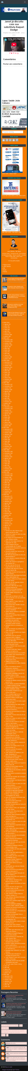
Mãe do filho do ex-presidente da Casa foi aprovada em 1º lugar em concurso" (13, 1031)
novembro (8, 341)
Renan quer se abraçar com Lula (14, 596)
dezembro (8, 339)
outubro (7, 343)
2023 (6, 382)
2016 (6, 974)
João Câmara (7, 266)
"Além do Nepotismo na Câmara (10, 1025)
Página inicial (6, 264)
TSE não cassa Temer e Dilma (14, 964)
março (7, 333)
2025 (6, 338)
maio (7, 329)
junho (7, 327)
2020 (6, 450)
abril (6, 331)
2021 (6, 427)
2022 (6, 405)
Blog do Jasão (8, 1067)
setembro (8, 345)
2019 (6, 472)
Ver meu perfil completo (14, 260)
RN (4, 268)
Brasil (4, 270)
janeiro (7, 336)
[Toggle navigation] (25, 2)
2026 (6, 322)
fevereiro (8, 334)
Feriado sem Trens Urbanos (13, 924)
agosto (7, 324)
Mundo (5, 271)
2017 (6, 517)
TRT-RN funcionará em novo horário (15, 652)
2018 (6, 494)
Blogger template (6, 1069)
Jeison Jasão (14, 249)
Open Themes (15, 1069)
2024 (6, 360)
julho (7, 326)
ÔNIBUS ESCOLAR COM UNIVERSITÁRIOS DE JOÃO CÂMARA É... (15, 663)
